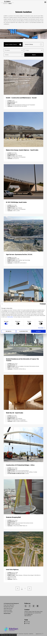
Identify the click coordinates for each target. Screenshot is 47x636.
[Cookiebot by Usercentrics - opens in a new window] (41, 304)
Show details (40, 327)
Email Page (28, 621)
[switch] (17, 324)
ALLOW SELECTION (23, 331)
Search (34, 54)
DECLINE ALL (8, 331)
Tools (26, 620)
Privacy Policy (26, 633)
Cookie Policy (31, 633)
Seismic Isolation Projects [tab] (11, 44)
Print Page (28, 623)
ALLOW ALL (38, 331)
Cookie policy (10, 316)
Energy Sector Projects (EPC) (9, 605)
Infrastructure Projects (8, 610)
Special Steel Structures (8, 608)
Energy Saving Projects (8, 611)
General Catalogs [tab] (29, 44)
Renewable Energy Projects (9, 606)
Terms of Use (21, 633)
